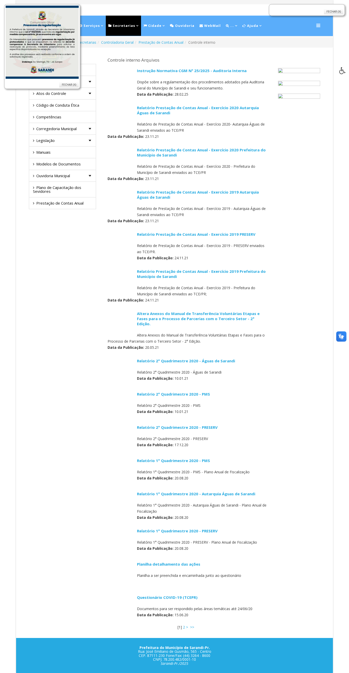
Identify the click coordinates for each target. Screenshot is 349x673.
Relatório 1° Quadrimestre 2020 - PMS (173, 460)
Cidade (154, 25)
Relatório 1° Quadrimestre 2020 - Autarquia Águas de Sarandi (196, 493)
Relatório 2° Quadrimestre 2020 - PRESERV (177, 427)
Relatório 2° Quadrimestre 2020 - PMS (173, 394)
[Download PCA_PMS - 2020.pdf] (120, 160)
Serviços (91, 25)
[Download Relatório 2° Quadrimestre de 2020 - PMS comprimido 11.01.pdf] (120, 404)
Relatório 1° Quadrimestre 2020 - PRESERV (177, 530)
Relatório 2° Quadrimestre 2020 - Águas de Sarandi (186, 360)
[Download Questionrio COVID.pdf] (120, 607)
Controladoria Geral (117, 42)
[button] (344, 72)
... (231, 25)
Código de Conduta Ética (57, 105)
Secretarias (123, 25)
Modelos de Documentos (58, 163)
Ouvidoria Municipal (53, 175)
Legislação (45, 140)
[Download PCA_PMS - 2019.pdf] (120, 281)
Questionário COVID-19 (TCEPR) (167, 597)
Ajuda (252, 25)
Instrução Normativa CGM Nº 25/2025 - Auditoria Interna (192, 70)
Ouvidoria (184, 25)
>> (192, 627)
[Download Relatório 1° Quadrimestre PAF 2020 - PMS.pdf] (120, 471)
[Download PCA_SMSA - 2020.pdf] (120, 118)
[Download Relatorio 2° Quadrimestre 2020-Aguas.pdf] (120, 371)
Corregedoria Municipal (56, 128)
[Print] (139, 75)
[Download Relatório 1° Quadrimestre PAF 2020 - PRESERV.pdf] (120, 541)
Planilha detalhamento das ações (168, 564)
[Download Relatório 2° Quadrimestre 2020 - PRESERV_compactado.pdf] (120, 437)
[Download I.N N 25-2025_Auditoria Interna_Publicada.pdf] (120, 81)
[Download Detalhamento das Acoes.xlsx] (120, 574)
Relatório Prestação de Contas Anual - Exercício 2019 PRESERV (196, 234)
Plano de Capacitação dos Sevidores (57, 189)
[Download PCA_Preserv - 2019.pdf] (120, 244)
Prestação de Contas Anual (160, 42)
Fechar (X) (69, 84)
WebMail (212, 25)
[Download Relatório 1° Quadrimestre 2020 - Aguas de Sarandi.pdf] (120, 504)
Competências (48, 116)
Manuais (43, 152)
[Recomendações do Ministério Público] (299, 99)
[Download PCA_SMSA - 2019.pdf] (120, 202)
